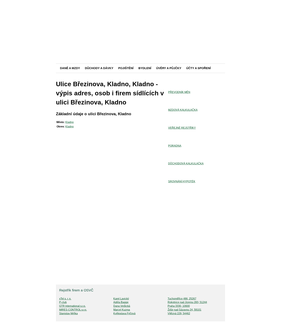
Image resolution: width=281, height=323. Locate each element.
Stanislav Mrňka (68, 313)
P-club (63, 302)
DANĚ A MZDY (70, 68)
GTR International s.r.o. (72, 306)
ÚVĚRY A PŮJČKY (168, 68)
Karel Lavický (121, 298)
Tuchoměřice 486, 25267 (182, 298)
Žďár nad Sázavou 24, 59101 (184, 309)
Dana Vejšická (121, 306)
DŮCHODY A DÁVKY (99, 68)
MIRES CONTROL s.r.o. (73, 309)
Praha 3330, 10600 (179, 306)
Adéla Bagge (120, 302)
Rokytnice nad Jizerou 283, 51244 (187, 302)
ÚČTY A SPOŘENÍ (198, 68)
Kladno (69, 122)
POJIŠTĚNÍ (126, 68)
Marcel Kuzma (121, 309)
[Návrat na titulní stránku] (140, 52)
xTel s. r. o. (65, 298)
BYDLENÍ (144, 68)
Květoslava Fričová (124, 313)
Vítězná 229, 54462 (179, 313)
